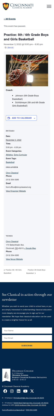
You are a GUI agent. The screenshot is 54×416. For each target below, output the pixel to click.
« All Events (10, 18)
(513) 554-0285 (31, 410)
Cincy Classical (12, 172)
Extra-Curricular (20, 154)
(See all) (10, 47)
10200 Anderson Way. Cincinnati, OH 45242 (30, 405)
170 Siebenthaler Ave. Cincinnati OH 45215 (29, 398)
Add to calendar (22, 118)
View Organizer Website (16, 191)
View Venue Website (14, 259)
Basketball (10, 162)
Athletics (9, 154)
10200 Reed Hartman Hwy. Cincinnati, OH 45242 (31, 403)
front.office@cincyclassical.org (13, 410)
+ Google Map (30, 248)
